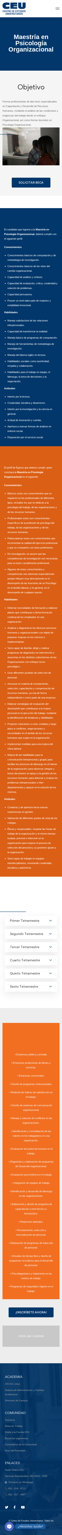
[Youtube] (23, 1507)
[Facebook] (14, 1507)
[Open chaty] (9, 1526)
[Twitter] (6, 1507)
